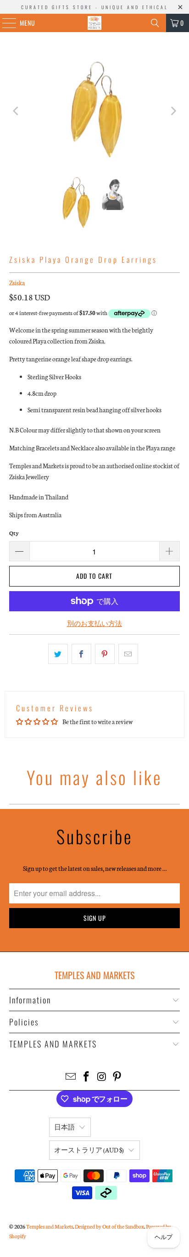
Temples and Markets (49, 1226)
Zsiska (17, 282)
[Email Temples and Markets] (71, 1077)
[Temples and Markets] (94, 23)
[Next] (173, 111)
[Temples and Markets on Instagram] (102, 1077)
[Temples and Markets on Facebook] (86, 1077)
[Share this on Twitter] (58, 654)
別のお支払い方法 (94, 623)
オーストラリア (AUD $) (89, 1150)
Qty (14, 533)
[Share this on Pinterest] (105, 654)
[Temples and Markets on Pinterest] (117, 1077)
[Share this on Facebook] (81, 654)
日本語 (64, 1127)
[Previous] (16, 111)
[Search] (155, 23)
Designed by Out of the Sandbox (109, 1226)
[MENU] (4, 23)
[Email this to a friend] (128, 654)
